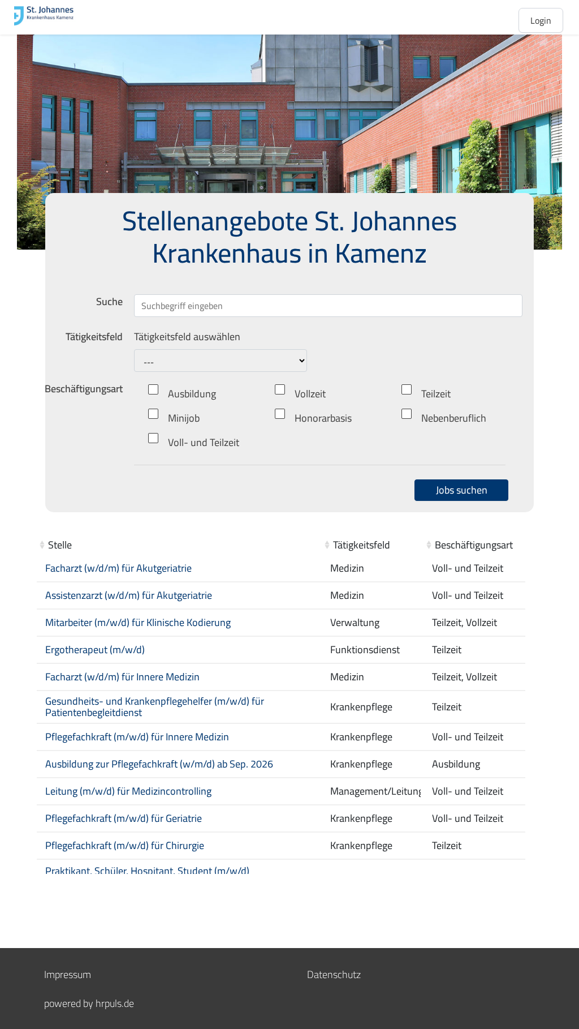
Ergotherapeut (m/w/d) (95, 649)
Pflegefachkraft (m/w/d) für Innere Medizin (137, 736)
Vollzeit (310, 393)
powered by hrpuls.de (89, 1003)
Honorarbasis (323, 418)
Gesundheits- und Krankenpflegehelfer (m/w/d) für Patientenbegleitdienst (154, 707)
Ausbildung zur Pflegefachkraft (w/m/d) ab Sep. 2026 (159, 763)
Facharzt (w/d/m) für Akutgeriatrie (118, 568)
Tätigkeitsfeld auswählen (187, 336)
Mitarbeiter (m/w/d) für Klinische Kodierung (138, 622)
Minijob (184, 418)
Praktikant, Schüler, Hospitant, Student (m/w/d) (147, 870)
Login (540, 20)
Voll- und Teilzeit (203, 442)
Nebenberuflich (453, 418)
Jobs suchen (461, 490)
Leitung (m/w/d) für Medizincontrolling (128, 791)
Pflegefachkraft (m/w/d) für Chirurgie (124, 845)
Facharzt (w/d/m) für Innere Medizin (122, 676)
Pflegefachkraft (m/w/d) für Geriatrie (123, 818)
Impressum (67, 974)
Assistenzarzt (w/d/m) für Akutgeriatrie (128, 595)
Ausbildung (192, 393)
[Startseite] (59, 15)
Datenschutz (334, 974)
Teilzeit (436, 393)
